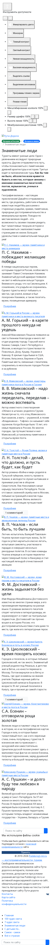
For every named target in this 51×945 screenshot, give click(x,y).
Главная (9, 915)
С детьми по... (12, 928)
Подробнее (9, 306)
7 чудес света (12, 922)
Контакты (7, 893)
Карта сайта (8, 897)
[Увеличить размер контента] (9, 112)
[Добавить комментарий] (26, 512)
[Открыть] (7, 6)
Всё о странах (12, 935)
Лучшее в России (11, 141)
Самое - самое (12, 932)
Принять (25, 852)
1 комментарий (14, 512)
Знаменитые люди (15, 925)
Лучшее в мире (31, 141)
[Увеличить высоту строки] (35, 121)
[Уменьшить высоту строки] (30, 121)
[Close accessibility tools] (10, 18)
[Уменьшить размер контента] (45, 108)
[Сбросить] (5, 18)
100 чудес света (13, 918)
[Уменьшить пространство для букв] (45, 125)
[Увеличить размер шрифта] (37, 117)
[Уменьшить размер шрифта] (33, 117)
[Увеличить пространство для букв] (9, 129)
